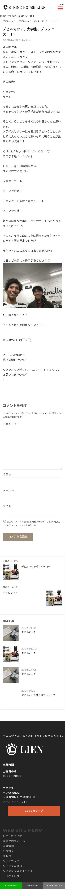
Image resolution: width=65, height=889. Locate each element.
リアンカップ (11, 861)
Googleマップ (34, 810)
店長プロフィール (14, 841)
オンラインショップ (54, 886)
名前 (7, 474)
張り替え (8, 851)
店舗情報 (8, 846)
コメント (10, 424)
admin (27, 40)
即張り (7, 856)
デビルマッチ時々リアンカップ (38, 695)
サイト (7, 506)
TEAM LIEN (11, 876)
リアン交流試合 (12, 866)
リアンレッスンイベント (18, 871)
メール (8, 490)
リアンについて (12, 836)
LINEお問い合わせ (11, 886)
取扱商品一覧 (32, 886)
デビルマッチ (28, 632)
